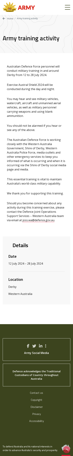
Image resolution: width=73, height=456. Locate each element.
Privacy (36, 414)
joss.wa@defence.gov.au (38, 220)
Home (10, 18)
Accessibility (36, 421)
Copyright (36, 400)
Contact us (36, 393)
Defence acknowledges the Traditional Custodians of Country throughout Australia (37, 375)
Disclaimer (36, 407)
